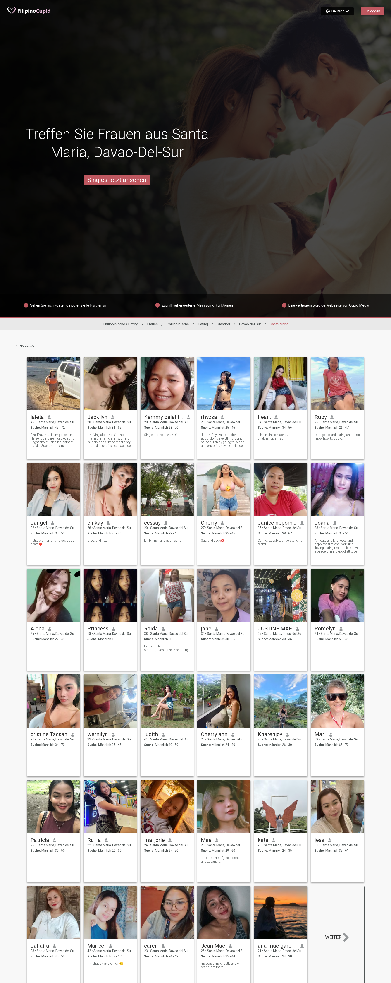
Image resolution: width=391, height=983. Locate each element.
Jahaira (40, 946)
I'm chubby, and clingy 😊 (105, 963)
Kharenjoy (270, 734)
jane (206, 628)
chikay (95, 523)
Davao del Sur (250, 324)
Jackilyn (97, 417)
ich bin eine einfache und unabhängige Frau (275, 436)
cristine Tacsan (49, 734)
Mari (320, 734)
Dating (203, 324)
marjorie (154, 840)
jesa (319, 840)
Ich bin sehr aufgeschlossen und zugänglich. (221, 859)
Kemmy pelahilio (163, 417)
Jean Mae (213, 946)
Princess (97, 628)
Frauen (152, 324)
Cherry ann (214, 734)
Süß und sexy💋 (212, 540)
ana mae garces (277, 946)
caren (151, 946)
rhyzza (209, 417)
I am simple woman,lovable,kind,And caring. (166, 648)
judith (151, 734)
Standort (223, 324)
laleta (37, 417)
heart (264, 417)
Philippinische (178, 324)
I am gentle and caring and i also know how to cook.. (337, 436)
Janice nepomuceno (277, 523)
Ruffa (94, 840)
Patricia (40, 840)
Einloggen (372, 11)
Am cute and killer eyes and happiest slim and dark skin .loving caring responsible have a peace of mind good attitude (336, 546)
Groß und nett (97, 540)
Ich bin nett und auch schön (163, 540)
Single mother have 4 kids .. (163, 435)
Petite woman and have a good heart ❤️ (52, 542)
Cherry (209, 523)
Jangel (39, 523)
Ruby (321, 417)
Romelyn (325, 628)
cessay (152, 523)
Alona (38, 628)
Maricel (96, 946)
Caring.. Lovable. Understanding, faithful (280, 542)
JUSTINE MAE (275, 628)
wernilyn (97, 734)
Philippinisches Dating (120, 324)
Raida (151, 628)
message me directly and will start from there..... (221, 965)
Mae (206, 840)
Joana (322, 523)
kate (263, 840)
